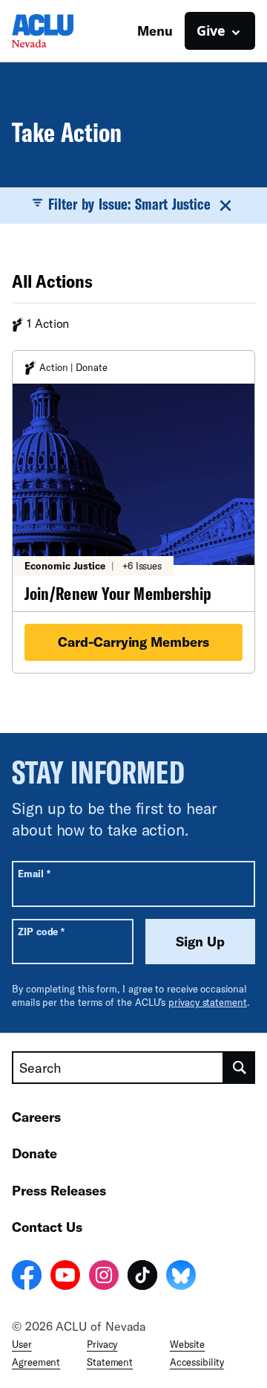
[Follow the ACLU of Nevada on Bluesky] (181, 1277)
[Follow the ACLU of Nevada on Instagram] (104, 1277)
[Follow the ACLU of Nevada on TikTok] (142, 1277)
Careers (36, 1116)
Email (34, 873)
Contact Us (47, 1226)
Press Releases (59, 1190)
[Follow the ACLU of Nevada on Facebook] (27, 1277)
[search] (239, 1067)
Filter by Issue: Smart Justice (129, 203)
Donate (34, 1153)
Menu (155, 30)
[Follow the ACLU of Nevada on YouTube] (65, 1277)
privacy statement (207, 1002)
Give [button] (211, 30)
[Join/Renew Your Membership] (133, 512)
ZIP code (41, 931)
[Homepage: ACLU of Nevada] (64, 31)
